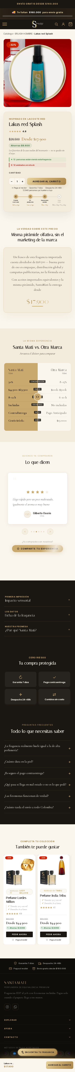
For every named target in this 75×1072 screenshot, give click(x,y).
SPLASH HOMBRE (23, 33)
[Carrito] (70, 24)
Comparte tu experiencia (39, 548)
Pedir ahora (19, 934)
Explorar (10, 1020)
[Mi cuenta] (63, 24)
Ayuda (8, 1029)
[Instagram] (7, 1007)
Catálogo (8, 33)
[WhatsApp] (15, 1007)
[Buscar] (56, 24)
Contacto (11, 1037)
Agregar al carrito (47, 181)
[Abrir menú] (4, 24)
